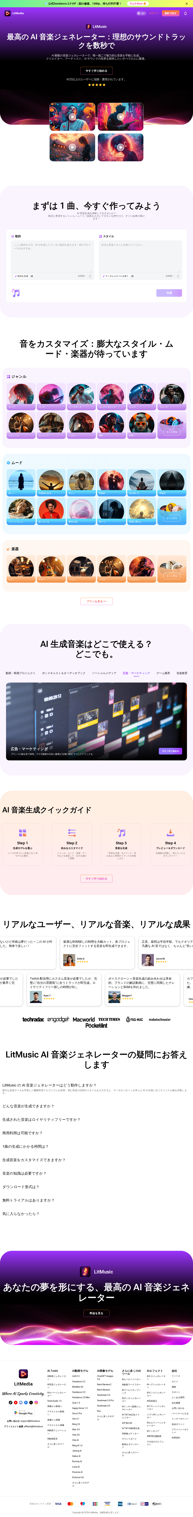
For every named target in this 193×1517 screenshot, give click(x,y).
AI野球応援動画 (154, 1436)
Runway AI (77, 1461)
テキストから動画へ (55, 1413)
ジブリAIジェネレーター (156, 1416)
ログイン (154, 13)
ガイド (175, 1381)
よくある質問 (178, 1397)
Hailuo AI (76, 1456)
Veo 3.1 (75, 1419)
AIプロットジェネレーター (156, 1407)
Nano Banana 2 (104, 1384)
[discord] (21, 1402)
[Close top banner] (186, 3)
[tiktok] (10, 1402)
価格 (174, 1387)
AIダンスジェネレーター (131, 1399)
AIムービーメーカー (131, 1379)
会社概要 (176, 1403)
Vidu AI (75, 1440)
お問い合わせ (178, 1408)
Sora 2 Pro (77, 1413)
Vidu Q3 (76, 1435)
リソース (176, 1376)
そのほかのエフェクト (155, 1443)
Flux (99, 1411)
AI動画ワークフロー (131, 1384)
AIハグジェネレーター (156, 1386)
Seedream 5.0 (103, 1395)
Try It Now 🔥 (138, 3)
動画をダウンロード (130, 1445)
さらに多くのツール (55, 1445)
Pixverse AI (77, 1472)
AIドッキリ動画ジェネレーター (131, 1408)
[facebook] (26, 1402)
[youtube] (15, 1402)
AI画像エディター (130, 1433)
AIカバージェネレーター (56, 1394)
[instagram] (36, 1402)
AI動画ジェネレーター (56, 1377)
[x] (31, 1402)
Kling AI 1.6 (77, 1445)
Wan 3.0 (76, 1429)
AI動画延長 (52, 1438)
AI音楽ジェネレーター (56, 1386)
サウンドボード (129, 1439)
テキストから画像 (55, 1425)
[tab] (20, 673)
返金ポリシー (178, 1424)
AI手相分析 (127, 1423)
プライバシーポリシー (180, 1431)
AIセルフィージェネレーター (156, 1424)
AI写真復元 (152, 1401)
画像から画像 (53, 1420)
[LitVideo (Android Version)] (23, 1412)
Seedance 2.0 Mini (81, 1397)
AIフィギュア (153, 1431)
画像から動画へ (54, 1406)
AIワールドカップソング (131, 1391)
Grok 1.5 (76, 1403)
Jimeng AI (76, 1451)
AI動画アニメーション (56, 1431)
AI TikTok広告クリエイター (130, 1416)
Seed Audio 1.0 (54, 1401)
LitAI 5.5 (76, 1376)
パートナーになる (180, 1413)
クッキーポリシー (180, 1419)
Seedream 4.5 (103, 1406)
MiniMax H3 (77, 1387)
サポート (176, 1392)
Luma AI (76, 1467)
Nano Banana (103, 1390)
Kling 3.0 (76, 1424)
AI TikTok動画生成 (130, 1428)
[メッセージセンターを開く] (185, 13)
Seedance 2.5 (78, 1381)
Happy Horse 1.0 (80, 1408)
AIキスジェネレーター (156, 1377)
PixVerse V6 (78, 1477)
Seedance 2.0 (78, 1392)
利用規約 (176, 1437)
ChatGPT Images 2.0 (105, 1377)
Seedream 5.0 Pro (105, 1400)
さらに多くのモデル (80, 1484)
